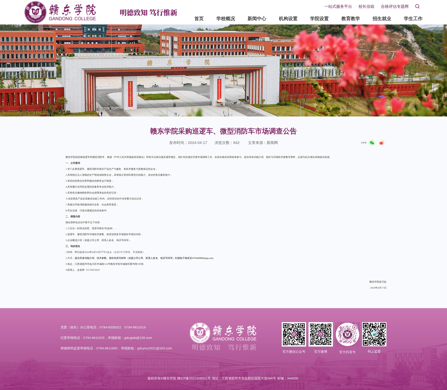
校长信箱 (366, 6)
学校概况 (225, 18)
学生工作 (413, 18)
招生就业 (382, 18)
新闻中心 (257, 18)
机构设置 (288, 18)
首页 (199, 18)
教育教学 (350, 18)
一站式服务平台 (338, 6)
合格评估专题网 (395, 6)
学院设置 (319, 18)
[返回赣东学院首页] (60, 2)
